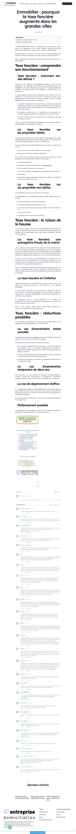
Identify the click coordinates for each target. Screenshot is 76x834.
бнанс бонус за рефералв (27, 756)
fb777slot (23, 599)
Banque (41, 817)
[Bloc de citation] (31, 500)
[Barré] (26, 500)
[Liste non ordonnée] (29, 500)
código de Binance (25, 508)
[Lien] (34, 500)
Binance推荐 (23, 683)
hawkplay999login (25, 525)
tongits (22, 648)
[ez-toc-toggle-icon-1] (58, 37)
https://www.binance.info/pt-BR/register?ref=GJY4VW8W (33, 707)
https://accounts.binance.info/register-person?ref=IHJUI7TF (36, 549)
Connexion (58, 492)
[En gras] (21, 500)
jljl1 (21, 554)
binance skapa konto (26, 748)
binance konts (24, 674)
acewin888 (23, 635)
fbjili (22, 587)
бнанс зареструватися (26, 545)
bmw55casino (24, 516)
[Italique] (23, 500)
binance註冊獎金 (24, 712)
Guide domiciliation (43, 811)
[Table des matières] (59, 37)
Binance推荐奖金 (24, 692)
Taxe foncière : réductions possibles (23, 42)
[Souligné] (24, 500)
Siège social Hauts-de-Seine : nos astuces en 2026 (53, 798)
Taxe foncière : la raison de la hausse (24, 41)
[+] (37, 499)
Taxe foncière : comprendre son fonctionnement (26, 39)
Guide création (42, 814)
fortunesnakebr (24, 535)
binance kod (24, 740)
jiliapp (22, 564)
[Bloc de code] (33, 500)
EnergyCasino (24, 660)
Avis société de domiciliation (45, 819)
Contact (58, 814)
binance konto (24, 702)
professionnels (47, 165)
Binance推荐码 (24, 730)
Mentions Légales (61, 811)
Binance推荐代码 (24, 721)
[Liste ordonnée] (28, 500)
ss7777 (22, 575)
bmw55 (22, 623)
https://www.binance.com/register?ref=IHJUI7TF (31, 761)
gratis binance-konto (26, 766)
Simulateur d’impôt (67, 3)
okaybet (23, 611)
